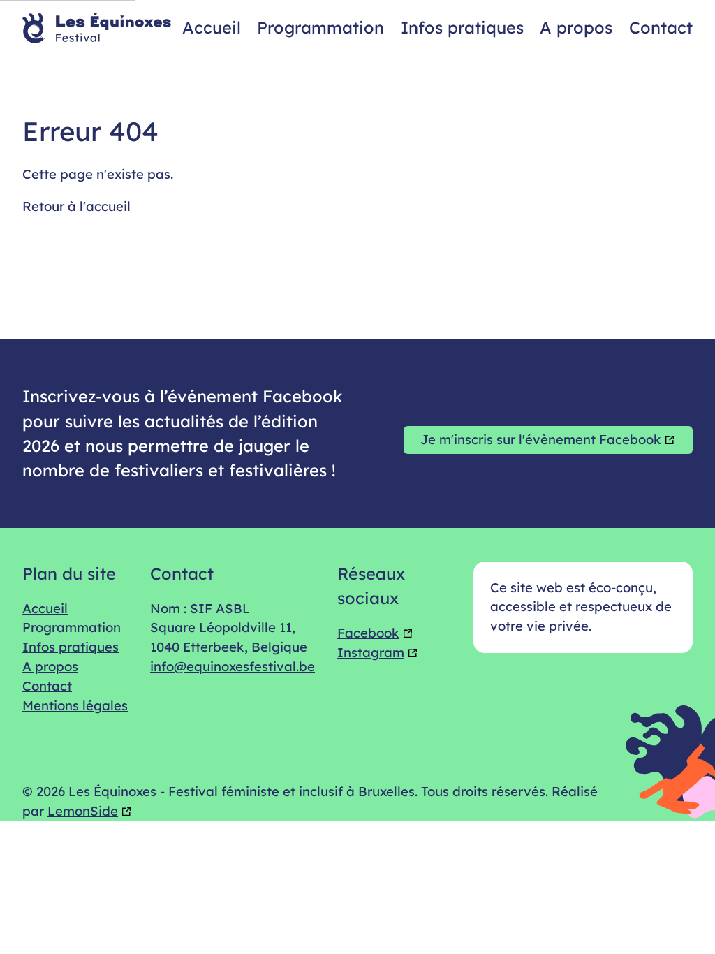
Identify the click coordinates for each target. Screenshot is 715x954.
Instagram (370, 652)
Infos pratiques (462, 27)
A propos (576, 27)
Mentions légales (75, 705)
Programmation (320, 27)
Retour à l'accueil (76, 206)
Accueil (211, 27)
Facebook (368, 632)
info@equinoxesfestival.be (232, 666)
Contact (661, 27)
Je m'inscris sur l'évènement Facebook (540, 439)
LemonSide (82, 810)
